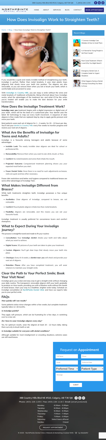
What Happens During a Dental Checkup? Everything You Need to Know (91, 83)
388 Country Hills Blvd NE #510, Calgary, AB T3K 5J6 (52, 3)
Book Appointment (94, 10)
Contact (78, 10)
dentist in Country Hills (23, 125)
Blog (67, 10)
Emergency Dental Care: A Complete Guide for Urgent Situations (90, 73)
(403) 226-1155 (84, 3)
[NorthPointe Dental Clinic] (15, 10)
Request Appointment (53, 427)
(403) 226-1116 (55, 402)
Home (36, 10)
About (46, 10)
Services (57, 10)
